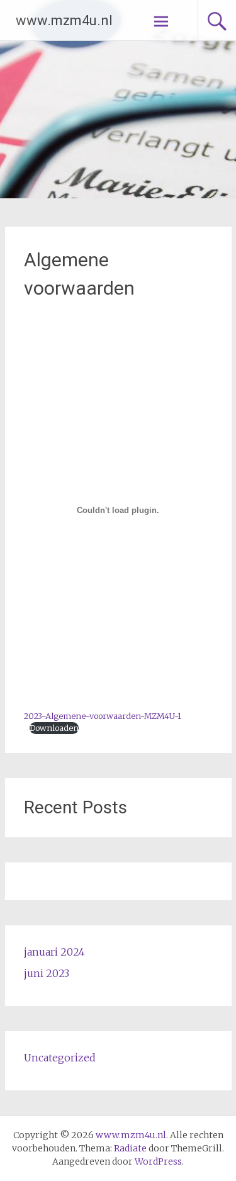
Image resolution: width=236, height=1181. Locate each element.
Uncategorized (60, 1057)
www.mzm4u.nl (64, 20)
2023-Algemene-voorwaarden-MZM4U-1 (102, 716)
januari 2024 (54, 952)
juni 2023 (46, 973)
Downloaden (54, 728)
